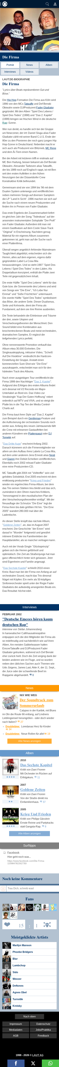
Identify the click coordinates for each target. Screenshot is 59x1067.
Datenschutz (43, 1024)
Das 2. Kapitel (42, 381)
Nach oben (29, 1016)
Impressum (16, 1024)
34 (10, 729)
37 (44, 802)
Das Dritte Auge (12, 443)
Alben (49, 65)
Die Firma (10, 57)
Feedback (43, 1035)
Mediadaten (15, 1029)
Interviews (10, 71)
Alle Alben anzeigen (29, 833)
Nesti (52, 455)
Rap (4, 122)
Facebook (13, 852)
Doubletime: (13, 726)
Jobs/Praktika (43, 1029)
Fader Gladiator (45, 107)
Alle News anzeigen (29, 741)
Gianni (11, 459)
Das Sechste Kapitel (14, 568)
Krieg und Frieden (41, 480)
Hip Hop (11, 100)
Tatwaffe (28, 103)
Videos (29, 71)
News (29, 65)
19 (48, 733)
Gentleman (34, 418)
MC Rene (50, 148)
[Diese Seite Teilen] (16, 1063)
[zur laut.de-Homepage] (4, 4)
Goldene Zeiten (12, 525)
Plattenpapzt (35, 433)
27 (21, 722)
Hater (36, 924)
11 (38, 777)
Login (55, 4)
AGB (15, 1035)
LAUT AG (37, 1055)
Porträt (10, 65)
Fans (13, 924)
